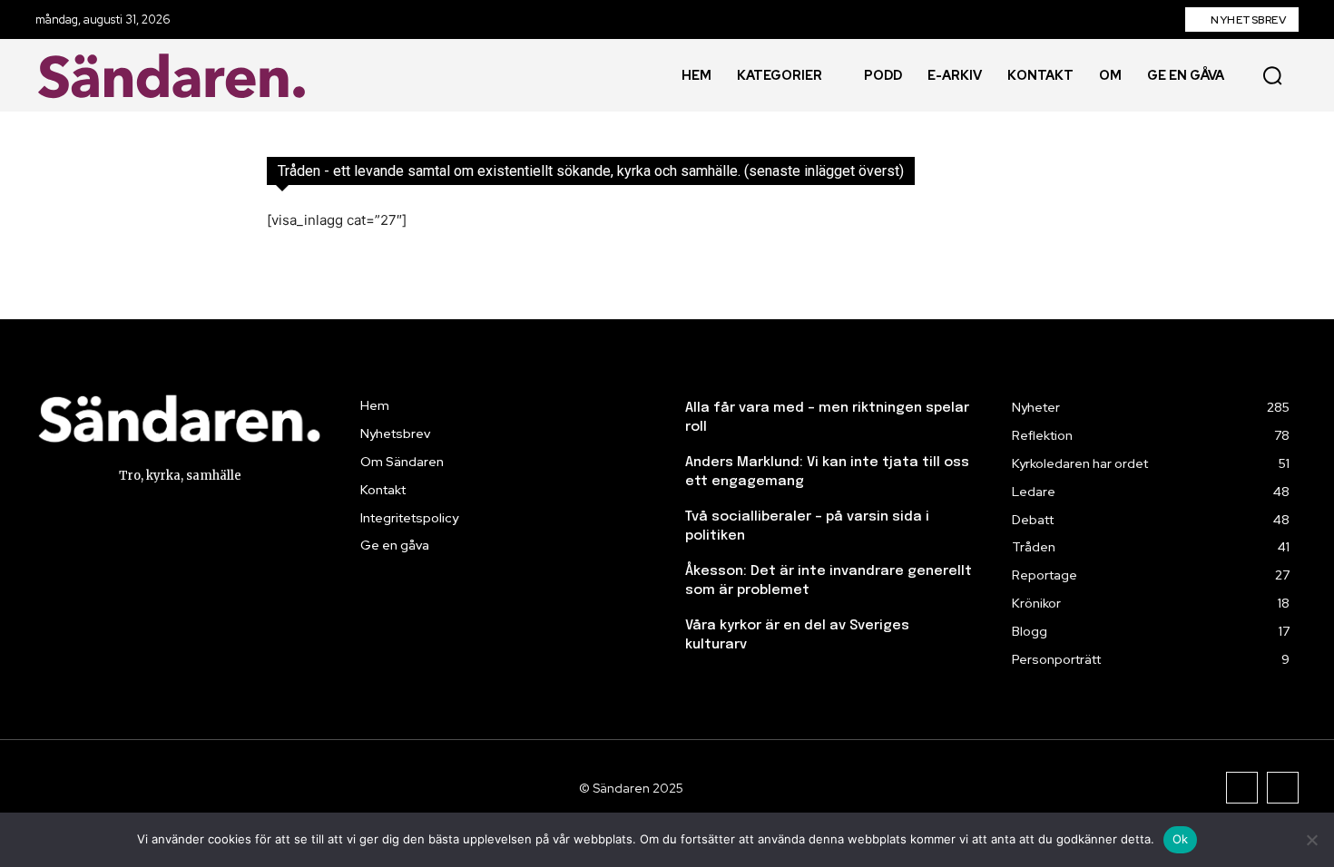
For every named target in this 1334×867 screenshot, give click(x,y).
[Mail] (1283, 788)
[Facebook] (1242, 788)
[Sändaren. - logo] (176, 76)
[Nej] (1311, 840)
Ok (1180, 839)
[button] (1272, 75)
